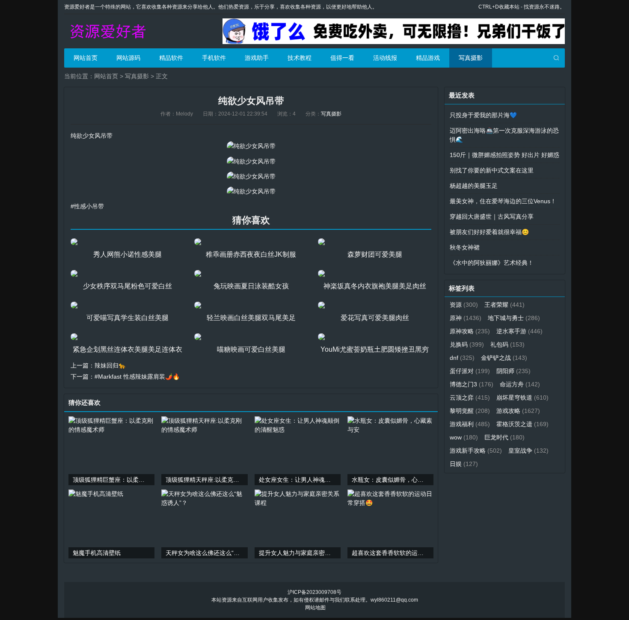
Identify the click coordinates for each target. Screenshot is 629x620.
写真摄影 (471, 57)
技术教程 (300, 57)
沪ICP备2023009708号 (314, 592)
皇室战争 (528, 450)
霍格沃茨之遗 (522, 424)
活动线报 (385, 57)
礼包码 (507, 344)
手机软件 (214, 57)
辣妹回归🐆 (110, 365)
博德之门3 (471, 384)
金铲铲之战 (504, 357)
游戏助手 (257, 57)
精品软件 (171, 57)
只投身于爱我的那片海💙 (483, 115)
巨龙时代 (504, 437)
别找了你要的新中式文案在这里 (492, 170)
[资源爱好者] (107, 31)
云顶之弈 (470, 397)
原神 (465, 317)
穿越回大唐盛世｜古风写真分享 (492, 216)
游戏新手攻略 (476, 450)
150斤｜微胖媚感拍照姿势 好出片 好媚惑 (504, 154)
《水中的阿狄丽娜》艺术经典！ (492, 262)
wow (464, 437)
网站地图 (315, 608)
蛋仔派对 (470, 371)
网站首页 (86, 57)
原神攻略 (470, 331)
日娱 (464, 463)
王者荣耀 (504, 304)
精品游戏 (428, 57)
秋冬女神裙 (465, 247)
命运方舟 (520, 384)
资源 (464, 304)
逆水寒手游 (519, 331)
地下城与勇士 (514, 317)
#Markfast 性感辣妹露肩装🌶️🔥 (137, 376)
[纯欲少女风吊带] (251, 145)
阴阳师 (513, 371)
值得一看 (342, 57)
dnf (462, 357)
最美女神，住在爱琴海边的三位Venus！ (503, 201)
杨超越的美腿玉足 (474, 185)
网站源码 (128, 57)
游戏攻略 (518, 410)
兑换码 (467, 344)
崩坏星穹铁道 (522, 397)
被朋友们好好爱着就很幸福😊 (489, 231)
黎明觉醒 (470, 410)
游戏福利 (470, 424)
